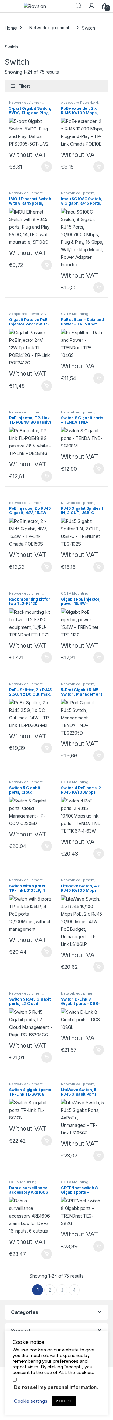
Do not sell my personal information (55, 1387)
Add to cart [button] (46, 166)
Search (78, 6)
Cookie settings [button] (30, 1401)
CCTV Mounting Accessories (74, 316)
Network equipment (49, 27)
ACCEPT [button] (64, 1400)
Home (11, 27)
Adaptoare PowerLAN (79, 102)
